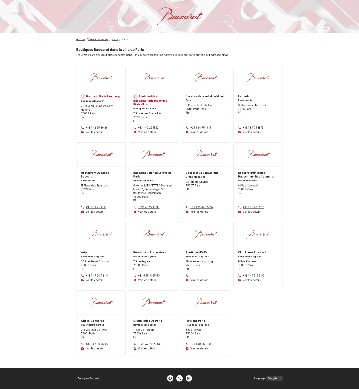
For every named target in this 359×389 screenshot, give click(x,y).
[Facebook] (170, 378)
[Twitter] (179, 378)
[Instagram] (189, 378)
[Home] (179, 16)
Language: (260, 378)
